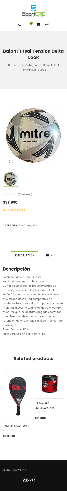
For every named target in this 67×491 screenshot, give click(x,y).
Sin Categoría (30, 65)
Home (12, 65)
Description (24, 255)
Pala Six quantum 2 (16, 426)
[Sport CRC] (33, 11)
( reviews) (25, 194)
